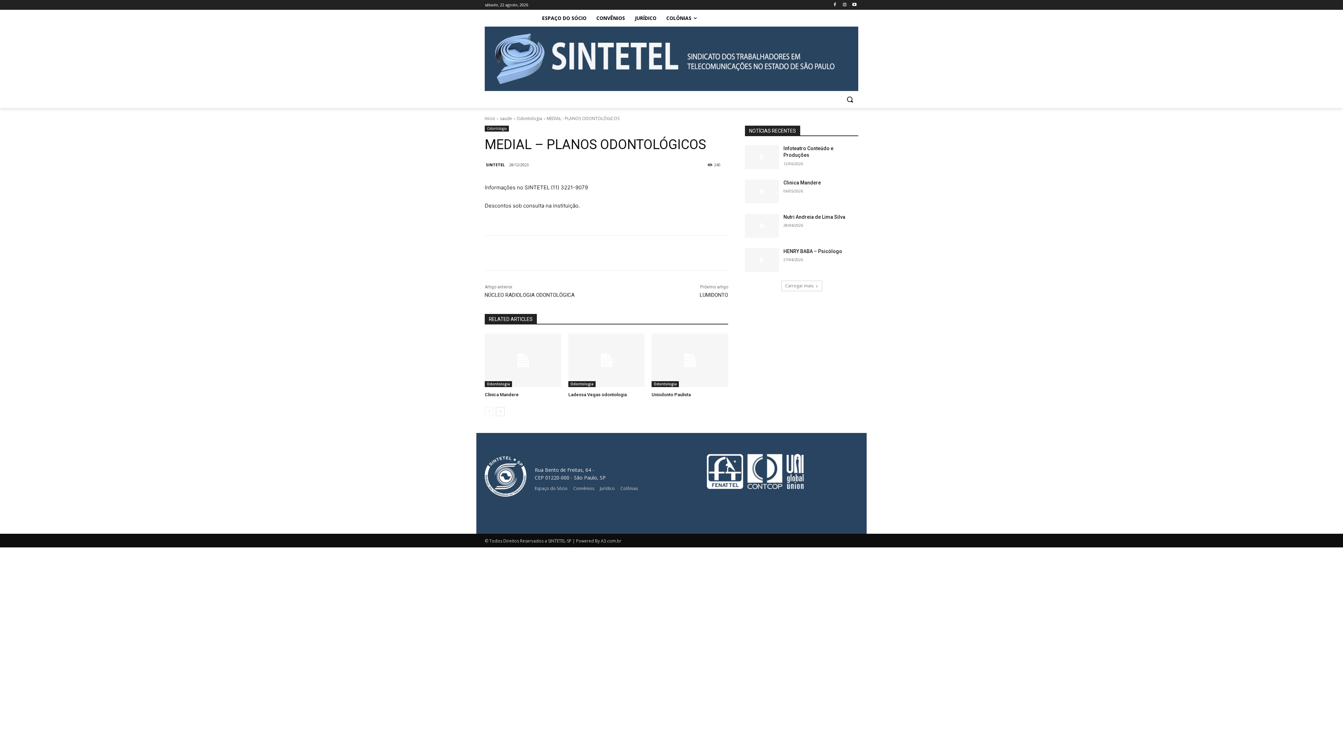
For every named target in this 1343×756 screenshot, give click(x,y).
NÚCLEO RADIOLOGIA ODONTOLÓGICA (530, 295)
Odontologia (529, 118)
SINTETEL (495, 164)
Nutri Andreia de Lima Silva (814, 217)
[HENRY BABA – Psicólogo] (762, 260)
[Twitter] (570, 253)
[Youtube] (854, 5)
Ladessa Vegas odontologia (597, 394)
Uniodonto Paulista (671, 394)
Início (490, 118)
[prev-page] (489, 411)
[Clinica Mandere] (523, 360)
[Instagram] (844, 5)
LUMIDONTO (714, 295)
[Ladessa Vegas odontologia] (606, 360)
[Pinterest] (586, 253)
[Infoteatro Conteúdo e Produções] (762, 157)
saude (506, 118)
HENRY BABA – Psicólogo (812, 251)
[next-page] (500, 411)
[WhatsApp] (602, 253)
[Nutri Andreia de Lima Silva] (762, 226)
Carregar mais (799, 286)
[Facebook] (835, 5)
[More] (618, 253)
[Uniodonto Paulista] (690, 360)
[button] (849, 99)
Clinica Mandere (502, 394)
